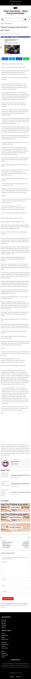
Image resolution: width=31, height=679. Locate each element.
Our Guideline (4, 635)
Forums (3, 656)
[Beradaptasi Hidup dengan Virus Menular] (5, 476)
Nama (4, 579)
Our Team (3, 621)
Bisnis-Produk (15, 507)
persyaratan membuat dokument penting (20, 492)
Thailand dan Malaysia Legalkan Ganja (20, 483)
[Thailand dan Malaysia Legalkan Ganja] (5, 485)
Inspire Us (3, 625)
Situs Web (4, 591)
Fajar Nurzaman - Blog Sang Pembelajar (15, 12)
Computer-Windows (15, 517)
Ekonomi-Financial (15, 527)
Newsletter (4, 653)
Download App (5, 644)
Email (3, 585)
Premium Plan (4, 655)
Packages (3, 642)
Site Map (3, 623)
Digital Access (4, 639)
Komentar (4, 561)
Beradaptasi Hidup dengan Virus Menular (20, 475)
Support (3, 627)
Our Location (4, 648)
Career (3, 637)
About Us (18, 4)
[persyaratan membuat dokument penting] (5, 493)
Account (3, 646)
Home (2, 651)
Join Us (3, 633)
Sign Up (12, 4)
